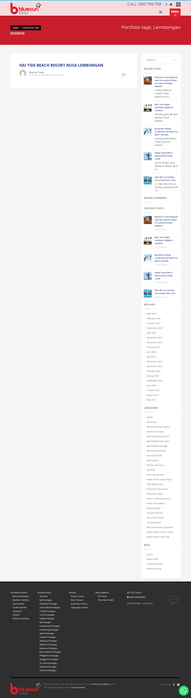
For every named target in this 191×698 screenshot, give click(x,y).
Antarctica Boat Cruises (158, 426)
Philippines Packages (49, 655)
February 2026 (154, 318)
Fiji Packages (45, 622)
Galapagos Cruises (79, 607)
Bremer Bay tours (155, 465)
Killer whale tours (155, 484)
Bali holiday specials (156, 450)
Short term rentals (155, 517)
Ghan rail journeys (155, 474)
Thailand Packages (48, 666)
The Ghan (102, 596)
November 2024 (154, 342)
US (175, 13)
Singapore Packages (49, 659)
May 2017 (151, 399)
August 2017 (153, 395)
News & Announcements (159, 498)
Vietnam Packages (48, 670)
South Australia (20, 607)
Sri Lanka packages (48, 663)
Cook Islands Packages (50, 607)
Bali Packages (46, 600)
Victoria (16, 614)
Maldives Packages (48, 644)
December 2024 (154, 337)
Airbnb (150, 417)
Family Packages (47, 618)
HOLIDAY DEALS (44, 592)
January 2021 (153, 375)
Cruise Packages (47, 614)
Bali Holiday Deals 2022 (158, 436)
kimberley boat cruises (157, 489)
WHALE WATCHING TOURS (160, 532)
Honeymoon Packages (50, 626)
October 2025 (153, 323)
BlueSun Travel (36, 72)
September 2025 (155, 328)
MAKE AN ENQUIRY (137, 597)
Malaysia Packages (48, 640)
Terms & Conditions (101, 684)
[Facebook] (166, 4)
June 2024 (151, 351)
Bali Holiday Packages (157, 446)
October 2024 (153, 347)
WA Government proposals (160, 527)
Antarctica (151, 422)
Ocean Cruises (77, 596)
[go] (174, 60)
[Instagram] (171, 4)
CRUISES (151, 469)
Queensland (18, 603)
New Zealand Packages (50, 651)
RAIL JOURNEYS (102, 592)
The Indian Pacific (106, 600)
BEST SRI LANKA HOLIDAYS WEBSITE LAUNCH (164, 107)
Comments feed (154, 563)
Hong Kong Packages (49, 629)
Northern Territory (21, 600)
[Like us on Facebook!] (174, 684)
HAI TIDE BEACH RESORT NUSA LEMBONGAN (61, 65)
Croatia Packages (47, 611)
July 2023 (151, 356)
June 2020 (151, 385)
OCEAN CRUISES (155, 512)
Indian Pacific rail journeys (159, 479)
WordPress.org (154, 568)
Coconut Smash (78, 687)
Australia (44, 596)
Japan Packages (47, 633)
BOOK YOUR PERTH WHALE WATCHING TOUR (164, 156)
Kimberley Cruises (79, 603)
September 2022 (155, 366)
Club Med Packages (48, 603)
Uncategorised (154, 522)
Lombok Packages (48, 637)
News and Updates (156, 503)
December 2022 (154, 361)
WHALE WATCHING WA (158, 536)
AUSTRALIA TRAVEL (18, 592)
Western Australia (21, 618)
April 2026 (151, 313)
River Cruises (77, 600)
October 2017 (153, 390)
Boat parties (153, 460)
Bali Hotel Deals (154, 455)
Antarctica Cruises (155, 431)
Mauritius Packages (48, 648)
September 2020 (155, 380)
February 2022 (154, 371)
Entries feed (152, 559)
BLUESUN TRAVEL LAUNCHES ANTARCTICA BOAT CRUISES (166, 131)
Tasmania (17, 611)
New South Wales (21, 596)
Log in (150, 554)
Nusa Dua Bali (154, 508)
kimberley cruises (155, 493)
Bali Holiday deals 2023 (158, 441)
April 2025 (151, 332)
